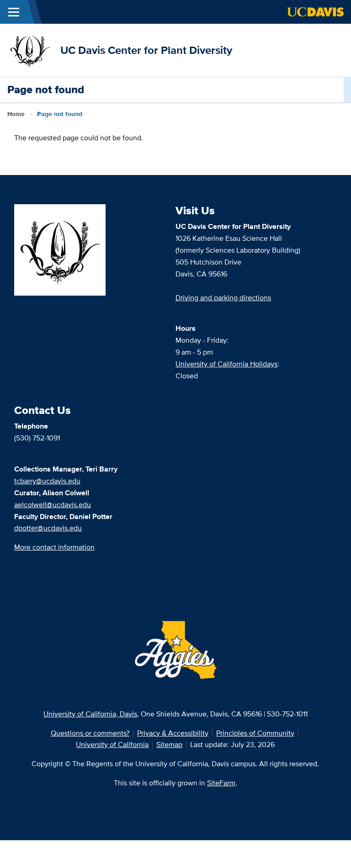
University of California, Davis (90, 714)
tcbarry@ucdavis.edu (47, 481)
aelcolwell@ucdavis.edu (52, 504)
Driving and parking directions (223, 297)
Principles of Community (255, 733)
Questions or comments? (90, 733)
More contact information (54, 547)
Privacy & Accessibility (172, 733)
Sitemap (169, 744)
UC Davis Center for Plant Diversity (146, 50)
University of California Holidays (226, 364)
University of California (112, 744)
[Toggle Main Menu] (13, 12)
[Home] (30, 49)
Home (16, 113)
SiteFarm (221, 783)
